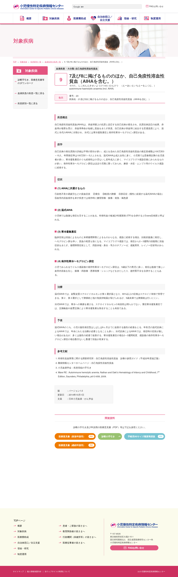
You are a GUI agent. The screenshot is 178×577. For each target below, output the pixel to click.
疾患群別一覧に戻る (28, 103)
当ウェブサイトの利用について (57, 571)
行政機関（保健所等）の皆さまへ (79, 537)
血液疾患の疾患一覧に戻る (31, 93)
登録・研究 (23, 548)
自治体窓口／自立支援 (29, 542)
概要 (20, 525)
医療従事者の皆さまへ (74, 542)
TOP (15, 61)
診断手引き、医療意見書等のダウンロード (31, 81)
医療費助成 (23, 537)
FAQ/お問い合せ (156, 6)
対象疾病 (23, 61)
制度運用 (22, 554)
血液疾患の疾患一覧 (53, 61)
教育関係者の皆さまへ (74, 531)
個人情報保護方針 (34, 571)
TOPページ (19, 520)
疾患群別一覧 (35, 61)
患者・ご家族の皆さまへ (75, 525)
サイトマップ (18, 571)
